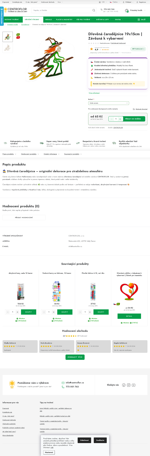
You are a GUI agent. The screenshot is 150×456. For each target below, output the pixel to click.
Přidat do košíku (133, 119)
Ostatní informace (50, 154)
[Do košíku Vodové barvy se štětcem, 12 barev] (64, 312)
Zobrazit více (75, 357)
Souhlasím (100, 440)
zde (52, 447)
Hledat (94, 10)
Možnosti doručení (142, 109)
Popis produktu (8, 154)
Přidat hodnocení (24, 218)
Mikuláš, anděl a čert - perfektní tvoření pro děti (55, 416)
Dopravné (6, 2)
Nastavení (49, 452)
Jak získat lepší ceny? (9, 432)
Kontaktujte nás (17, 2)
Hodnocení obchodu (47, 2)
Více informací (94, 93)
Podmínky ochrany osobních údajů (14, 428)
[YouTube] (133, 385)
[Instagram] (128, 385)
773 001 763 (108, 9)
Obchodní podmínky (9, 424)
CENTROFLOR (118, 128)
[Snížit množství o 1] (111, 119)
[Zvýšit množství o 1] (120, 119)
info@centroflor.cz (75, 382)
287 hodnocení (137, 49)
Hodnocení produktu (28, 154)
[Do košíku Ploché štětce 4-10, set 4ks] (101, 312)
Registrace (142, 2)
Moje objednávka (8, 435)
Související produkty (71, 154)
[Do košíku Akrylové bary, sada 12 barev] (28, 312)
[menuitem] (13, 19)
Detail (129, 316)
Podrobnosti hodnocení (118, 43)
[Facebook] (123, 385)
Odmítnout (84, 440)
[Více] (141, 19)
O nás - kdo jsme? (32, 2)
